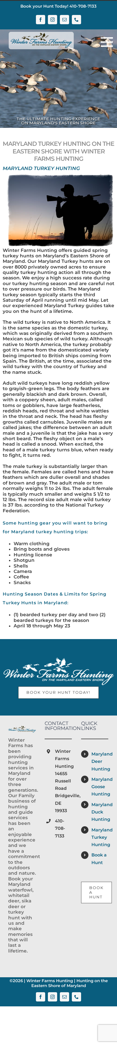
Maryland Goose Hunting (100, 787)
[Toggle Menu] (104, 42)
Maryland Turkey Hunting (100, 837)
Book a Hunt (99, 858)
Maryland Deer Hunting (100, 761)
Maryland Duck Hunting (100, 812)
